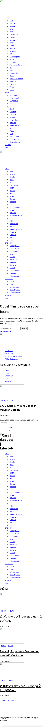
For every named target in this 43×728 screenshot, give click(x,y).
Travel (12, 566)
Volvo (12, 522)
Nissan (12, 511)
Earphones (14, 536)
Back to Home (5, 331)
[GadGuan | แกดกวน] (6, 163)
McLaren (13, 497)
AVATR (12, 459)
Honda (12, 484)
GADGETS (8, 528)
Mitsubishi (14, 508)
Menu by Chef (15, 574)
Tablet (12, 541)
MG (11, 503)
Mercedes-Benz (16, 500)
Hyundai (13, 486)
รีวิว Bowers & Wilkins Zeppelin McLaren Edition (18, 408)
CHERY (12, 472)
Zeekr (12, 525)
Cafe (11, 569)
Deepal (12, 475)
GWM (12, 481)
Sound (12, 552)
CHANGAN (14, 470)
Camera (13, 550)
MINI (11, 506)
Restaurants (14, 572)
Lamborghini (15, 492)
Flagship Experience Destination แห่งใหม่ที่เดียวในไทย (19, 653)
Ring (11, 539)
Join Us (8, 430)
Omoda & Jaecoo (16, 514)
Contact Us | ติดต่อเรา (9, 700)
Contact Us (9, 427)
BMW (11, 464)
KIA (11, 489)
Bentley (13, 461)
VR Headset (14, 561)
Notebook (14, 544)
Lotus (12, 495)
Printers (13, 558)
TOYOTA (13, 519)
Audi (11, 456)
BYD (11, 467)
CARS (7, 453)
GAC (11, 478)
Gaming (13, 547)
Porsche (13, 517)
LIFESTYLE (9, 563)
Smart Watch (14, 533)
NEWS (7, 583)
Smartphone (14, 530)
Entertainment (15, 577)
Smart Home (14, 555)
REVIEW (8, 580)
